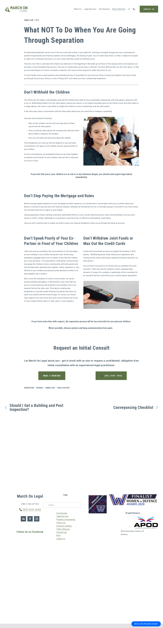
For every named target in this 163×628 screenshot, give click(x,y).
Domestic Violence (64, 526)
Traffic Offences (63, 529)
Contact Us (149, 9)
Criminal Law (61, 532)
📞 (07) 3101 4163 (111, 375)
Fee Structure (104, 9)
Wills (58, 535)
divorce (39, 388)
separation (29, 388)
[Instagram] (36, 518)
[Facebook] (30, 518)
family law (50, 388)
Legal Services (62, 516)
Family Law (28, 20)
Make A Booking (51, 375)
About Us (78, 9)
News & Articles (118, 9)
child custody (63, 388)
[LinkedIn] (23, 518)
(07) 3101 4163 (32, 509)
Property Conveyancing (65, 519)
